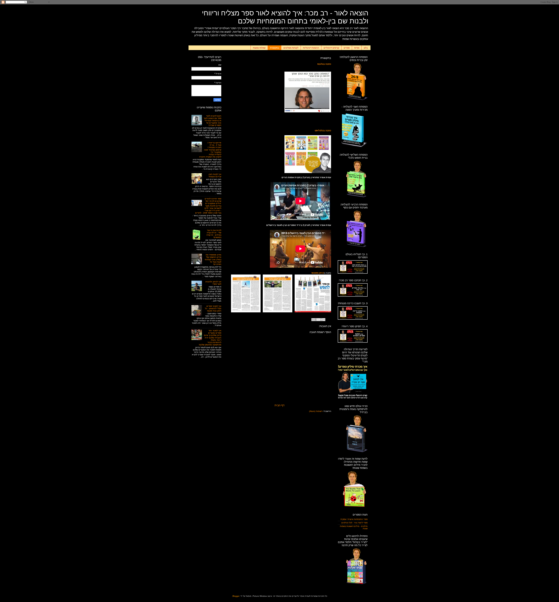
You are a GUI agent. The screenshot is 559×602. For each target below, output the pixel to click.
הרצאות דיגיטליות (311, 48)
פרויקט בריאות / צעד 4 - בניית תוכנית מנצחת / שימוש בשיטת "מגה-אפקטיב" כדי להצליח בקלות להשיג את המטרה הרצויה (210, 150)
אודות (356, 48)
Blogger (236, 596)
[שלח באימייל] (323, 319)
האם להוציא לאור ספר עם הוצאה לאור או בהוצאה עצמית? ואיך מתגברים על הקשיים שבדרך (212, 120)
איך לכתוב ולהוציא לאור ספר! (213, 283)
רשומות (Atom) (315, 411)
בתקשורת (274, 48)
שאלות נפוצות (259, 48)
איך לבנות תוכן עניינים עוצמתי (214, 175)
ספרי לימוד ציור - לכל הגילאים (354, 523)
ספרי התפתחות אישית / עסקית (354, 519)
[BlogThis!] (321, 319)
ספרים (347, 48)
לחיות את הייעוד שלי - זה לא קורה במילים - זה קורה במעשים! (213, 234)
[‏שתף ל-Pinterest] (312, 319)
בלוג (366, 48)
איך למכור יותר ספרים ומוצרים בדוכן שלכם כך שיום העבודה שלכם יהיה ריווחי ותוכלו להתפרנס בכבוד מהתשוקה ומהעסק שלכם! (210, 338)
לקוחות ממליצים (290, 48)
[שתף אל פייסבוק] (315, 319)
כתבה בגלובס (324, 64)
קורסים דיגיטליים (331, 48)
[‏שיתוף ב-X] (318, 319)
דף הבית (279, 405)
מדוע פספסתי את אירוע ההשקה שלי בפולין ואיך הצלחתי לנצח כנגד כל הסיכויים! (213, 259)
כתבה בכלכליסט (323, 130)
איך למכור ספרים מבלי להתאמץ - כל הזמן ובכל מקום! (213, 308)
